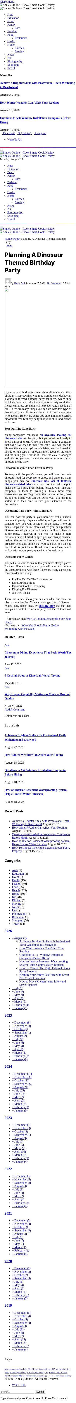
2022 (8, 1169)
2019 (8, 1305)
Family (11, 24)
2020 (8, 1261)
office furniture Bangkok (37, 1372)
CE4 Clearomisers (35, 1369)
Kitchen (19, 48)
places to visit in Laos (58, 1372)
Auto (10, 14)
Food (10, 34)
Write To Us (14, 139)
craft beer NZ (49, 1369)
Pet (9, 58)
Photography (14, 61)
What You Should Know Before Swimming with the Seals (32, 627)
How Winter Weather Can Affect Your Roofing (29, 102)
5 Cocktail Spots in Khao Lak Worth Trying (32, 675)
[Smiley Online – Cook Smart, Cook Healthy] (27, 154)
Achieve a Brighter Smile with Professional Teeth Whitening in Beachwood (41, 822)
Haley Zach (19, 283)
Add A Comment (15, 709)
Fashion (12, 31)
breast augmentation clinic (16, 1369)
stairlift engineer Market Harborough (20, 1376)
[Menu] (1, 150)
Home (11, 44)
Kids (17, 28)
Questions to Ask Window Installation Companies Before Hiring (41, 956)
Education (13, 17)
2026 (8, 931)
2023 (8, 1118)
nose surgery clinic (18, 1372)
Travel (11, 68)
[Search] (1, 145)
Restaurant (21, 38)
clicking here (47, 605)
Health (11, 41)
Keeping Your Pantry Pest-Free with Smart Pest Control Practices (44, 976)
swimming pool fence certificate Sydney (54, 1376)
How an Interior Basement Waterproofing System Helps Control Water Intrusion (41, 842)
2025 (8, 1015)
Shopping (13, 64)
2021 (8, 1213)
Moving (19, 51)
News (10, 54)
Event (10, 21)
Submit (40, 1391)
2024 (8, 1066)
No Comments (54, 283)
